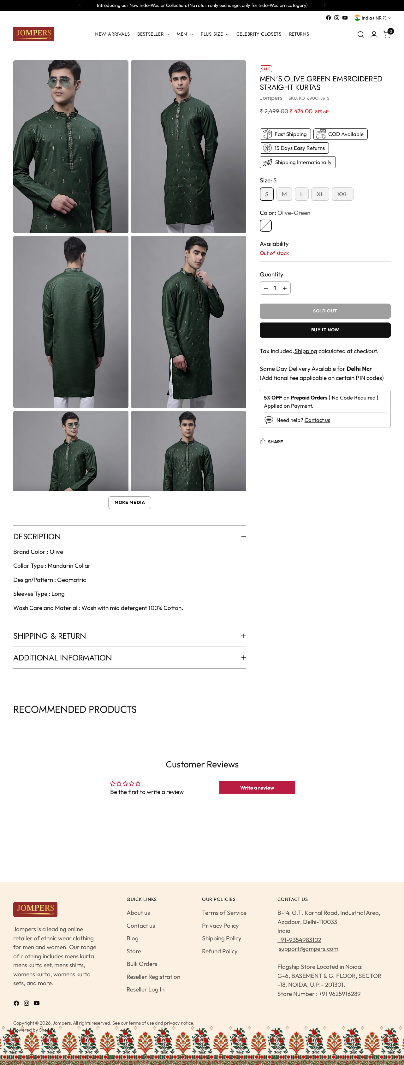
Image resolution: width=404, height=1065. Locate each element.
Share (275, 442)
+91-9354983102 (299, 940)
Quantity (271, 274)
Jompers (271, 97)
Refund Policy (220, 951)
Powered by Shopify (34, 1030)
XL (320, 194)
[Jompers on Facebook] (328, 18)
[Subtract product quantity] (265, 288)
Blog (133, 938)
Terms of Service (224, 912)
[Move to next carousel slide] (390, 725)
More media (130, 502)
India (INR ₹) (374, 18)
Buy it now (325, 330)
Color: (285, 212)
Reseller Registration (153, 976)
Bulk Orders (142, 963)
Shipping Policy (221, 938)
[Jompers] (33, 34)
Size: (268, 180)
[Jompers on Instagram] (337, 18)
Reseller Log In (145, 989)
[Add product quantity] (284, 288)
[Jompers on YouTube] (345, 18)
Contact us (317, 420)
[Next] (324, 5)
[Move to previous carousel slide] (14, 725)
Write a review (257, 787)
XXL (342, 194)
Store (134, 951)
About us (138, 912)
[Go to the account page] (374, 34)
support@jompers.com (308, 948)
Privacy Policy (220, 925)
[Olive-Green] (266, 226)
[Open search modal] (360, 34)
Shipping (305, 351)
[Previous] (80, 5)
